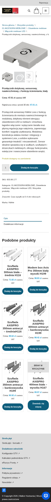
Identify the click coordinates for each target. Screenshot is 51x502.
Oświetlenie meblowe (37, 28)
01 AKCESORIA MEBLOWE (14, 28)
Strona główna (8, 25)
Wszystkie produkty (25, 25)
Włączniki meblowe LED (15, 31)
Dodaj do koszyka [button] (12, 291)
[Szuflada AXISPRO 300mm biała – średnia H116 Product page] (12, 254)
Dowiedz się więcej (38, 405)
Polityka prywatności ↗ (12, 473)
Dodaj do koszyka (29, 167)
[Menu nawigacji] (45, 10)
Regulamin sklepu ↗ (11, 478)
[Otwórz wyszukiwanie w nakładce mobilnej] (29, 11)
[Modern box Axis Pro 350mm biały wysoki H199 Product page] (38, 254)
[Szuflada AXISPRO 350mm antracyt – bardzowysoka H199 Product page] (12, 367)
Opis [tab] (6, 218)
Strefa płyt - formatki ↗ (12, 443)
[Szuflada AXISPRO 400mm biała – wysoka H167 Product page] (38, 367)
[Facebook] (4, 490)
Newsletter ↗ (8, 482)
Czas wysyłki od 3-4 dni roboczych (25, 197)
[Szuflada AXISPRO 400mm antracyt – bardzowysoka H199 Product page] (38, 309)
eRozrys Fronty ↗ (10, 463)
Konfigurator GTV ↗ (11, 453)
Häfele (11, 203)
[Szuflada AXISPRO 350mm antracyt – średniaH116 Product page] (12, 309)
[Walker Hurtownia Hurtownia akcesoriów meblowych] (10, 11)
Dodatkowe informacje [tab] (14, 224)
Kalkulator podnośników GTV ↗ (16, 458)
